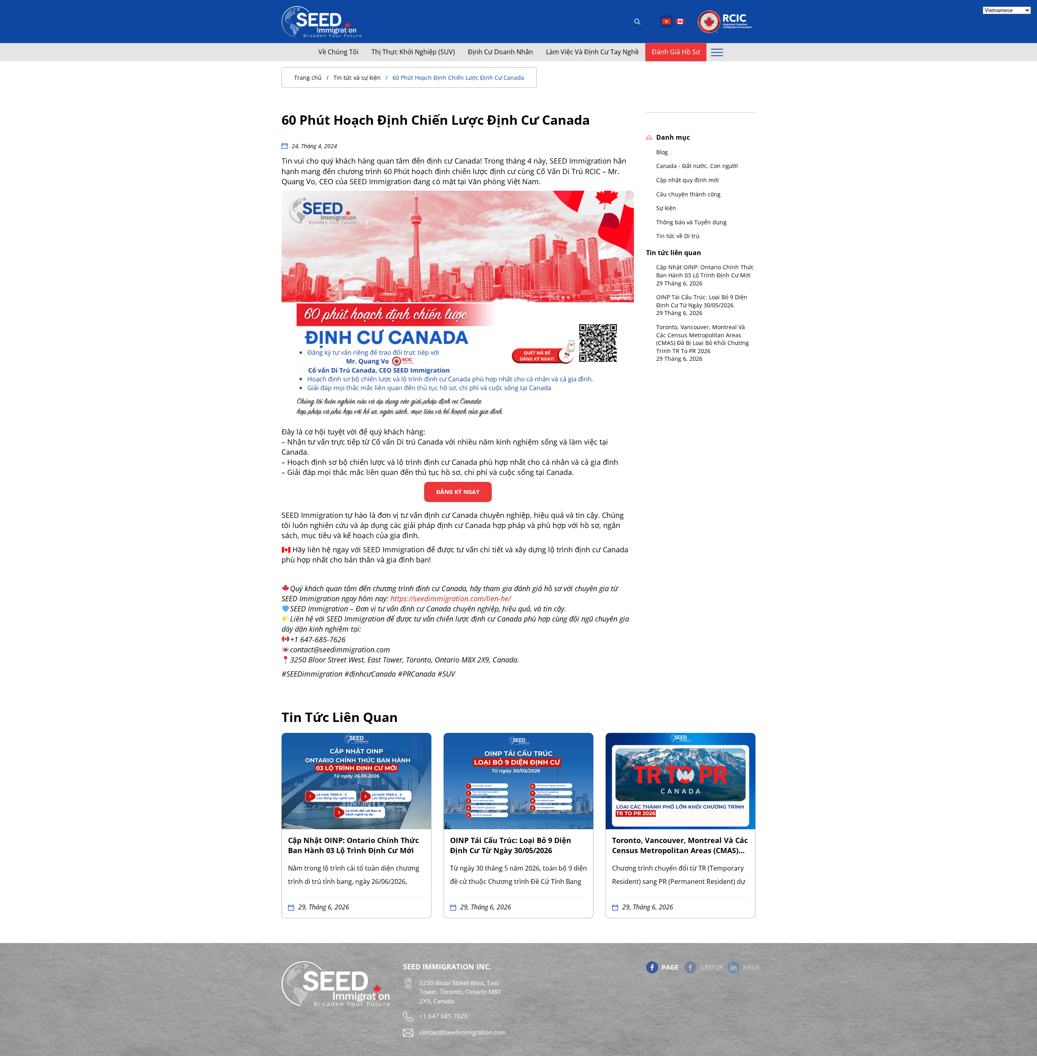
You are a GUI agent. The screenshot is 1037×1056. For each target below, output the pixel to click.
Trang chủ (308, 77)
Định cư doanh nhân (500, 52)
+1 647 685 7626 (443, 1016)
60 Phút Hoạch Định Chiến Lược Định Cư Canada (458, 77)
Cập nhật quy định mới (687, 180)
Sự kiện (666, 208)
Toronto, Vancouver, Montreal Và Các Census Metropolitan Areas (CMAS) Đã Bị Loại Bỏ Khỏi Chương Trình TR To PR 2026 (702, 339)
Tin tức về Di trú (678, 236)
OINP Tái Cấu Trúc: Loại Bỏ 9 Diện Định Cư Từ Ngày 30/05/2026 (701, 301)
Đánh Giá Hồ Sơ (676, 52)
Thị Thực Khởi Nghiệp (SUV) (413, 52)
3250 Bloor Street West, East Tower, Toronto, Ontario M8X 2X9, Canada (460, 992)
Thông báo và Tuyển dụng (691, 222)
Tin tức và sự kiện (357, 77)
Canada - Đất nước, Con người (697, 166)
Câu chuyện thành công (688, 194)
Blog (662, 152)
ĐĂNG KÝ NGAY (458, 492)
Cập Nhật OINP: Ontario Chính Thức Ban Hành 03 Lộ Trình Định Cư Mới (705, 271)
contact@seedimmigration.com (462, 1032)
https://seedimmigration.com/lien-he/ (450, 598)
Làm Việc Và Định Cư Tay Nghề (592, 52)
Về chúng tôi (338, 52)
